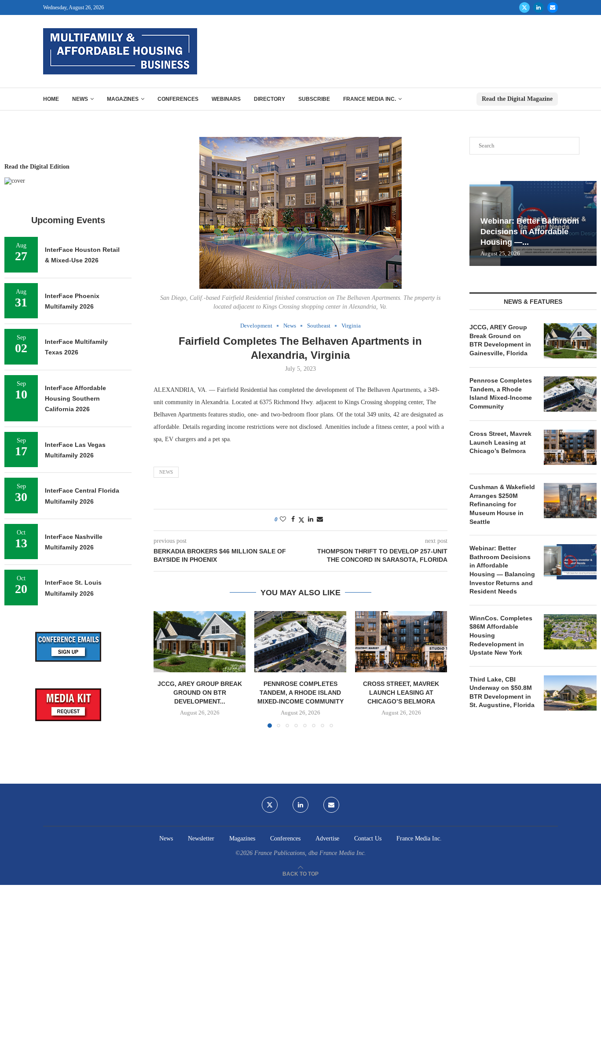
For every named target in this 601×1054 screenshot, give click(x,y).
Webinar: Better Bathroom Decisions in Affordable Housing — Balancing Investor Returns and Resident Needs (502, 570)
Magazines (123, 99)
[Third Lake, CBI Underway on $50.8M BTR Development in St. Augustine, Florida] (570, 693)
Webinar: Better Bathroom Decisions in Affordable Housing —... (529, 232)
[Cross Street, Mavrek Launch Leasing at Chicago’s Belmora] (401, 641)
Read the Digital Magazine (517, 99)
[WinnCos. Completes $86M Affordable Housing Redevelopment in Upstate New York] (570, 631)
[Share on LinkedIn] (310, 519)
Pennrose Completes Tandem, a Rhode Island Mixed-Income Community (300, 693)
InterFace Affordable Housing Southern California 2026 (75, 398)
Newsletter (201, 838)
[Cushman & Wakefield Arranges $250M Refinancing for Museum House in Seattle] (570, 500)
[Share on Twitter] (301, 520)
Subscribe (314, 99)
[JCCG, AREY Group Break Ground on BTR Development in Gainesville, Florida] (200, 641)
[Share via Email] (320, 519)
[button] (165, 669)
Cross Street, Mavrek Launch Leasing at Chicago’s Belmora (401, 693)
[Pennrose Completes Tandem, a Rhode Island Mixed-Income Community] (300, 641)
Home (51, 99)
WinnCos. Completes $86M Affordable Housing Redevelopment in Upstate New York (500, 635)
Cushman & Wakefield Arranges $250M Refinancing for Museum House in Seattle (502, 504)
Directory (269, 99)
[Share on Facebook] (293, 519)
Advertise (327, 838)
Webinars (226, 99)
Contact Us (367, 838)
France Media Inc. (369, 99)
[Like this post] (283, 519)
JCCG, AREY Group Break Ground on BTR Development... (200, 693)
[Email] (552, 7)
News (80, 99)
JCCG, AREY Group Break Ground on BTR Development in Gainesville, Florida (500, 340)
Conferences (178, 99)
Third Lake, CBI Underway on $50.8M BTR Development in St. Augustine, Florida (502, 692)
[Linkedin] (538, 7)
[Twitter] (524, 7)
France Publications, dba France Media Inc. (310, 853)
